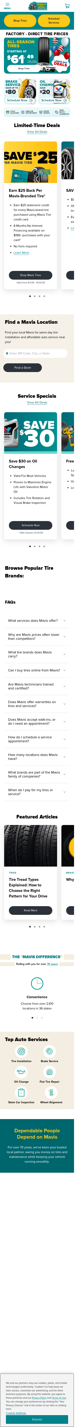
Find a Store (22, 368)
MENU (7, 8)
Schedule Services (54, 20)
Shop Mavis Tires (30, 275)
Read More (30, 910)
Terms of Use (59, 1397)
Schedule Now (17, 100)
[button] (30, 296)
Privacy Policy (39, 1397)
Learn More (21, 253)
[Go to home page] (38, 6)
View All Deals (37, 132)
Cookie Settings (16, 1413)
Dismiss (37, 1419)
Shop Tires (20, 20)
